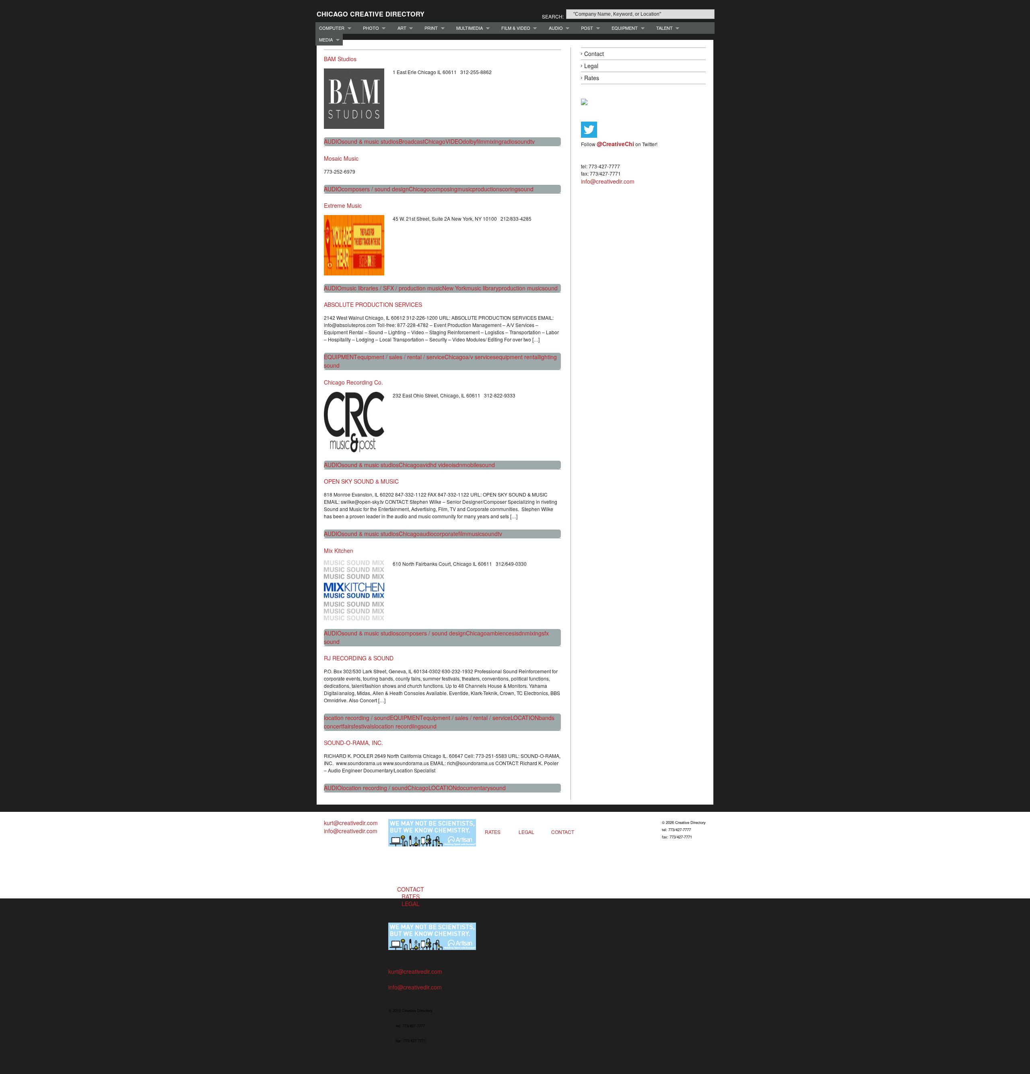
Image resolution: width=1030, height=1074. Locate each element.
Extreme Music (343, 205)
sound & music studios (370, 141)
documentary (473, 788)
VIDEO (454, 141)
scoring (508, 189)
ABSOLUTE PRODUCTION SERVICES (373, 304)
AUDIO (554, 28)
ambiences (501, 633)
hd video (441, 465)
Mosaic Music (341, 158)
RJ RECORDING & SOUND (358, 658)
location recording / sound (357, 718)
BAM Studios (340, 59)
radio (508, 141)
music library (482, 288)
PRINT (429, 28)
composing (443, 189)
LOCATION (525, 718)
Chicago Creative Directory (370, 14)
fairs (348, 726)
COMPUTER (329, 28)
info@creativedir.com (607, 181)
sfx (545, 633)
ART (400, 28)
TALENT (663, 28)
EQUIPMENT (623, 28)
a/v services (481, 357)
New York (454, 288)
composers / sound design (375, 189)
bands (546, 718)
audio (427, 534)
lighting (548, 357)
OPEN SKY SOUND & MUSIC (361, 481)
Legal (591, 66)
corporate (446, 534)
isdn (457, 465)
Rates (591, 78)
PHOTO (369, 28)
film (480, 141)
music (464, 189)
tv (532, 141)
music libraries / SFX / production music (392, 288)
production (485, 189)
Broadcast (411, 141)
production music (520, 288)
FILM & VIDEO (514, 28)
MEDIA (324, 39)
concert (333, 726)
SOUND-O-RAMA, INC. (353, 743)
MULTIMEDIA (468, 28)
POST (585, 28)
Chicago (434, 141)
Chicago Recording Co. (353, 382)
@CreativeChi (615, 144)
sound (522, 141)
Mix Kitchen (338, 550)
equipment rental (517, 357)
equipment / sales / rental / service (401, 357)
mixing (493, 141)
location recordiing (397, 726)
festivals (364, 726)
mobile (470, 465)
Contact (594, 54)
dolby (469, 141)
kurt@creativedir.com (351, 823)
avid (425, 465)
